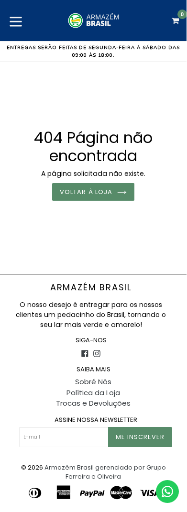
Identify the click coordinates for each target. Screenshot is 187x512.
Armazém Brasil (91, 287)
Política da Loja (93, 393)
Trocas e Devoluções (93, 403)
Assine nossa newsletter (96, 420)
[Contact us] (167, 491)
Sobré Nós (93, 382)
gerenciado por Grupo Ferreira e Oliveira (116, 472)
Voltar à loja (86, 191)
